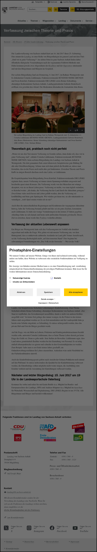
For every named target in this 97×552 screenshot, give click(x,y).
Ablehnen (21, 292)
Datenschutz (54, 303)
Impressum (42, 303)
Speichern (48, 292)
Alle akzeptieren (76, 292)
